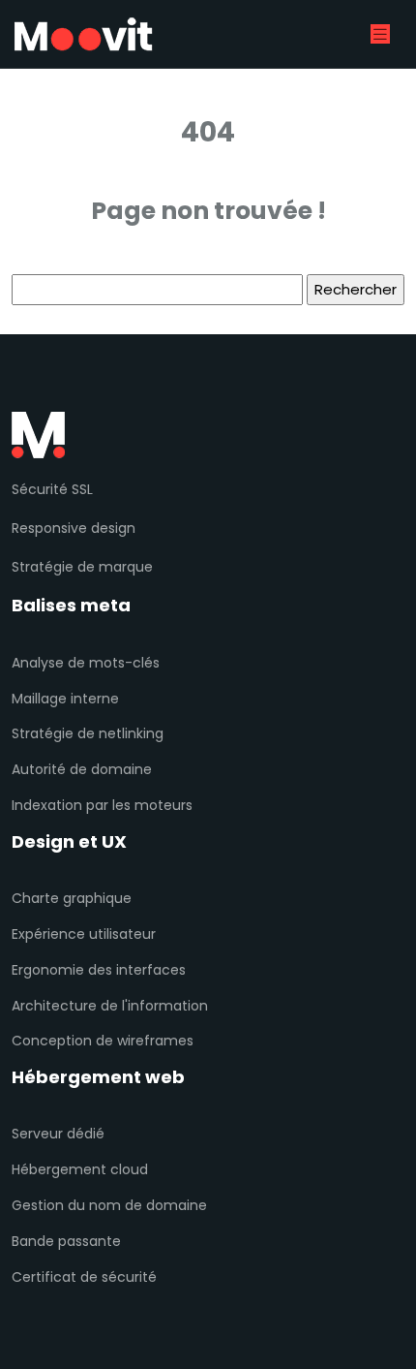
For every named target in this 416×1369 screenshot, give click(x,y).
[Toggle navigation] (380, 34)
